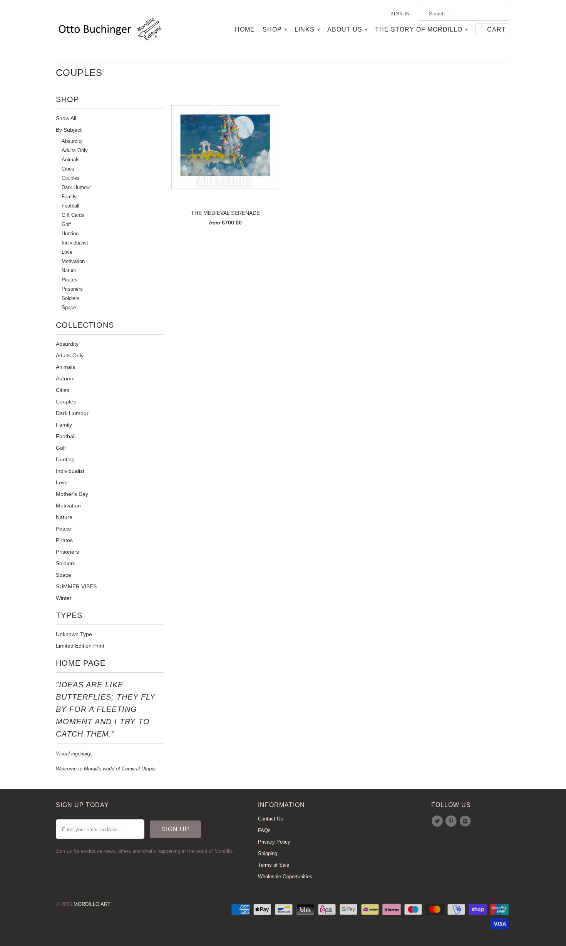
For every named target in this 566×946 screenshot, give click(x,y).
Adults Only (75, 150)
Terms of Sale (273, 865)
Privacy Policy (274, 842)
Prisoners (72, 289)
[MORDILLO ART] (110, 31)
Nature (69, 270)
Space (69, 307)
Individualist (75, 243)
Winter (64, 598)
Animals (71, 159)
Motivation (73, 261)
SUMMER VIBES (76, 586)
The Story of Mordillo (421, 29)
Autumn (65, 378)
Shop (275, 29)
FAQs (264, 830)
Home (245, 29)
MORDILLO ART (92, 904)
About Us (347, 29)
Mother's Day (72, 494)
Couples (79, 72)
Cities (68, 169)
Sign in (400, 14)
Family (69, 196)
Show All (66, 118)
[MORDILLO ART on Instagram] (466, 821)
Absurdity (72, 141)
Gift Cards (73, 215)
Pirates (69, 280)
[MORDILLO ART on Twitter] (438, 821)
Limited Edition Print (80, 646)
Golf (66, 224)
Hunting (70, 233)
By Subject (69, 130)
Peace (63, 529)
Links (307, 29)
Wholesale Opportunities (285, 876)
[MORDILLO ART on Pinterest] (452, 821)
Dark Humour (76, 187)
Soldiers (71, 298)
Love (67, 252)
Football (70, 206)
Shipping (267, 853)
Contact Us (270, 819)
